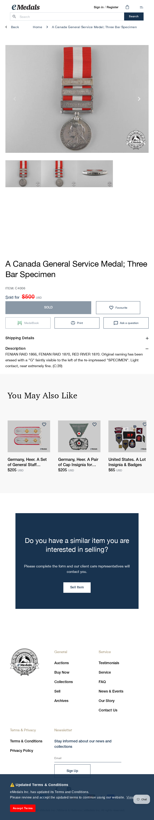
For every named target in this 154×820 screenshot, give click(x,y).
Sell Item (77, 587)
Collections (63, 682)
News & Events (111, 691)
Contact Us (108, 710)
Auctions (61, 663)
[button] (141, 7)
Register (112, 7)
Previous (15, 100)
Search (134, 16)
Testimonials (109, 663)
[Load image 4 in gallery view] (23, 173)
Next (139, 100)
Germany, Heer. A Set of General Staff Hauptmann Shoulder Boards (27, 463)
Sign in (99, 7)
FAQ (102, 682)
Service (105, 672)
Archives (61, 701)
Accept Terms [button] (23, 808)
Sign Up (72, 771)
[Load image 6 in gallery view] (95, 173)
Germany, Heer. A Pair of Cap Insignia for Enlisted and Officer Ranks (78, 463)
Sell (57, 691)
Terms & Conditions (26, 741)
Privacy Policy (21, 750)
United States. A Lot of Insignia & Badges (129, 462)
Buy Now (61, 672)
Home (37, 27)
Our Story (106, 701)
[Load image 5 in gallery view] (59, 173)
